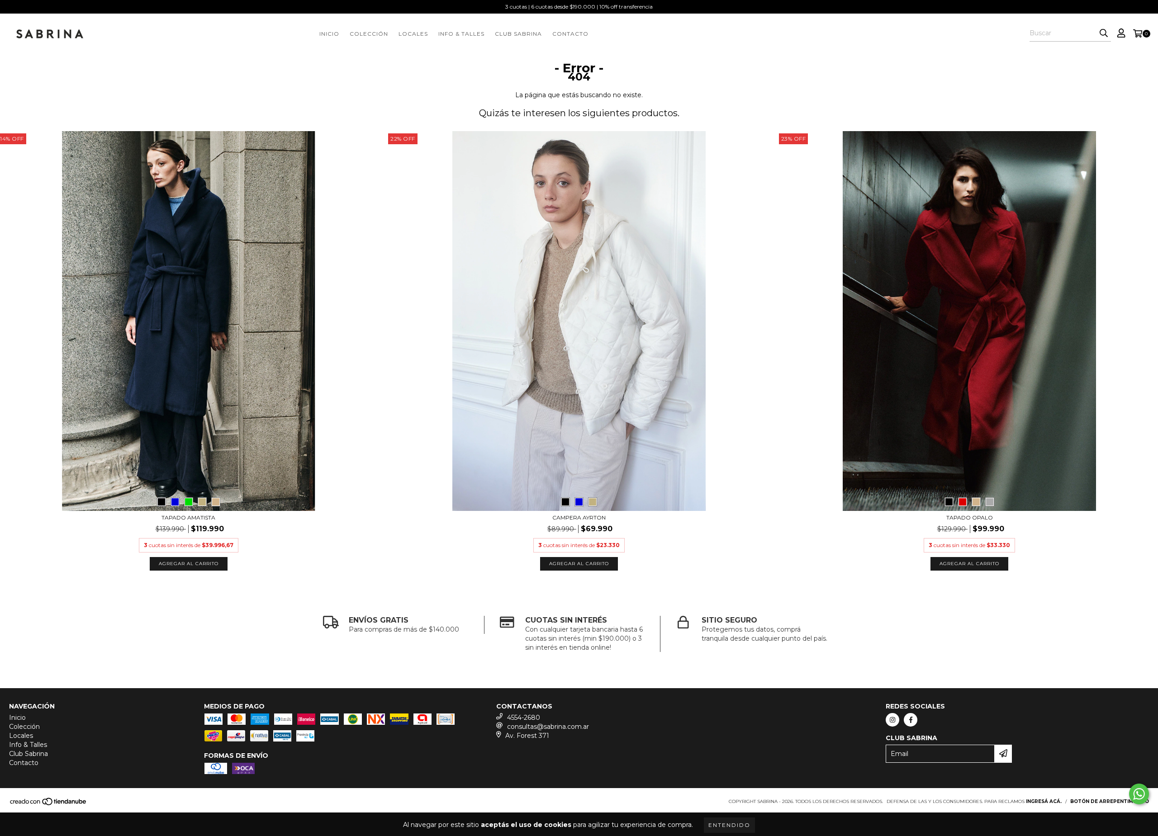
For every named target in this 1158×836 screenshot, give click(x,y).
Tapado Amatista (188, 517)
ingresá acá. (1044, 801)
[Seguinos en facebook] (910, 720)
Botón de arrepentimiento (1109, 801)
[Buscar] (1103, 33)
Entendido (729, 825)
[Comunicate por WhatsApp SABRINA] (1139, 794)
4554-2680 (523, 717)
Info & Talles (461, 33)
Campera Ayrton (579, 517)
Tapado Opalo (969, 517)
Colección (369, 33)
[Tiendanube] (48, 804)
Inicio (329, 33)
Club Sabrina (518, 33)
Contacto (570, 33)
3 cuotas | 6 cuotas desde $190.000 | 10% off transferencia (579, 6)
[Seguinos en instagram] (892, 720)
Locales (413, 33)
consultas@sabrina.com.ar (548, 727)
